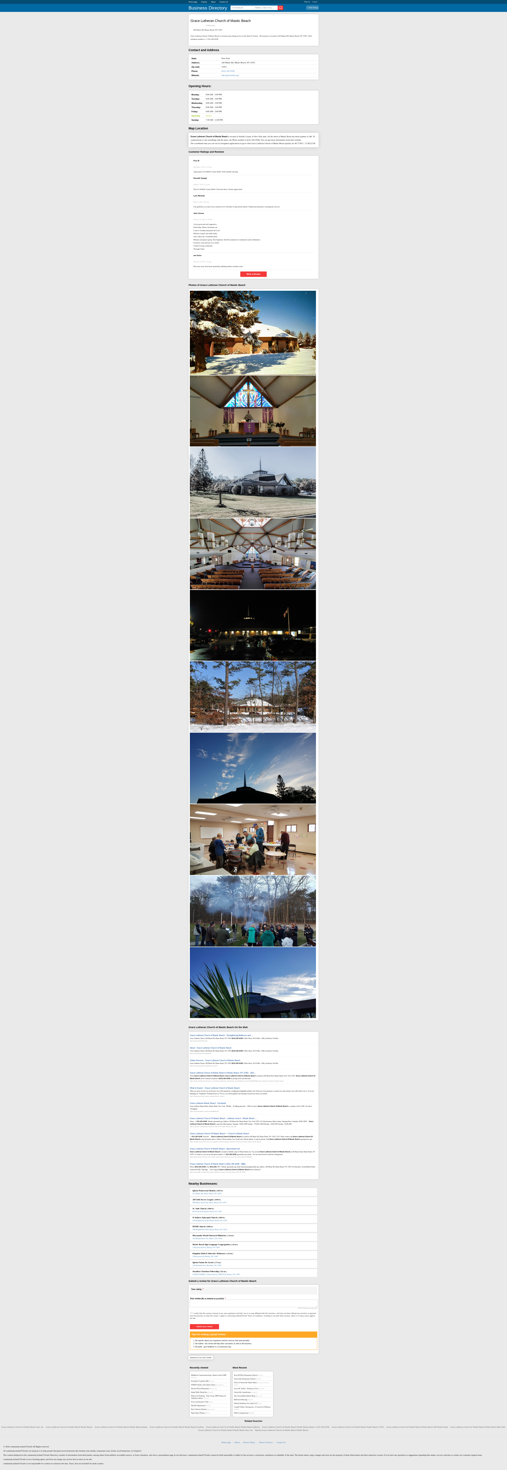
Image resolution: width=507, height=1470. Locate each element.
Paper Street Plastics (200, 1413)
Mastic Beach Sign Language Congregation (215, 1244)
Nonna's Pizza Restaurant (204, 1388)
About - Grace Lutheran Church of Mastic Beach (210, 1048)
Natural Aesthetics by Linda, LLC (248, 1403)
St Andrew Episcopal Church (209, 1217)
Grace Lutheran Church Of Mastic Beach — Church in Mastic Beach (219, 1133)
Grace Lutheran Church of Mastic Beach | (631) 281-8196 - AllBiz (218, 1164)
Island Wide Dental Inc (202, 1392)
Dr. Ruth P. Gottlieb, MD (202, 1381)
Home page (193, 2)
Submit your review (204, 1327)
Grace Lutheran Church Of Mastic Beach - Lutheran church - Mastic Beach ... (223, 1118)
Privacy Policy (249, 1442)
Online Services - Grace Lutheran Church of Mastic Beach (215, 1060)
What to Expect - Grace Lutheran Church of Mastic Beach (215, 1088)
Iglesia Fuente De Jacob (207, 1262)
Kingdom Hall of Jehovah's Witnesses (213, 1253)
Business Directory (208, 7)
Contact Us (223, 2)
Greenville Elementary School (247, 1379)
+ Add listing (312, 7)
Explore (204, 2)
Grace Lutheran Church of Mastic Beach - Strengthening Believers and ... (221, 1035)
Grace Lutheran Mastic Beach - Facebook (208, 1103)
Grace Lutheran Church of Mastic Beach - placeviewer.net (215, 1149)
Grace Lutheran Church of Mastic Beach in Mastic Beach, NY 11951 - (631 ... (223, 1073)
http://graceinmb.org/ (230, 75)
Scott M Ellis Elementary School (248, 1375)
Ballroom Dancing (243, 1400)
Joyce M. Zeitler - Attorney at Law (249, 1388)
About (213, 2)
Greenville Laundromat (245, 1392)
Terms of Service (266, 1442)
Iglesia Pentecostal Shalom (208, 1191)
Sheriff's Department (201, 1405)
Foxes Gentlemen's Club (202, 1402)
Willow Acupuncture (244, 1413)
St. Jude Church (203, 1209)
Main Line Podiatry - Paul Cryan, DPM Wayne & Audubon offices (208, 1397)
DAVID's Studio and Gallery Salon (207, 1385)
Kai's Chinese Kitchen (203, 1409)
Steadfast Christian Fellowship (210, 1271)
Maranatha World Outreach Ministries (213, 1235)
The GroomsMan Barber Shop (248, 1396)
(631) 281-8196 (228, 71)
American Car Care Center (201, 1357)
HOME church (203, 1226)
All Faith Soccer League (207, 1200)
